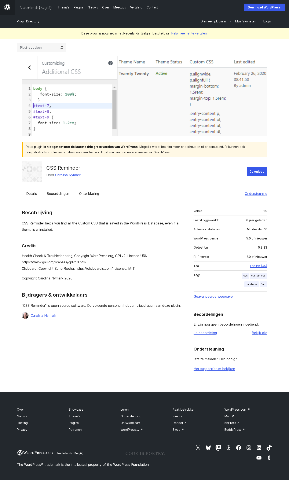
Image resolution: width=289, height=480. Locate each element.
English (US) (258, 266)
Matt (229, 416)
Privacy (22, 429)
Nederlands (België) (70, 453)
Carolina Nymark (68, 175)
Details (31, 193)
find (263, 284)
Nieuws (22, 416)
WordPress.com (237, 409)
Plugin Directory (28, 21)
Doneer (180, 423)
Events (177, 416)
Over (20, 409)
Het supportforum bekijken (214, 369)
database (251, 284)
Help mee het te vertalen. (189, 33)
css (245, 275)
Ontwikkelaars (130, 423)
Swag (178, 429)
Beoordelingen (58, 193)
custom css (258, 275)
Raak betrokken (184, 409)
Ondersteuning (256, 193)
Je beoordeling (205, 333)
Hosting (22, 423)
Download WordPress (264, 7)
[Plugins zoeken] (62, 47)
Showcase (76, 409)
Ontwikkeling (89, 193)
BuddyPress (234, 429)
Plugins (74, 423)
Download (256, 171)
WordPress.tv (132, 429)
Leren (125, 409)
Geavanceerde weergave (213, 296)
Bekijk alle (259, 333)
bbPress (232, 423)
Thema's (75, 416)
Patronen (75, 429)
